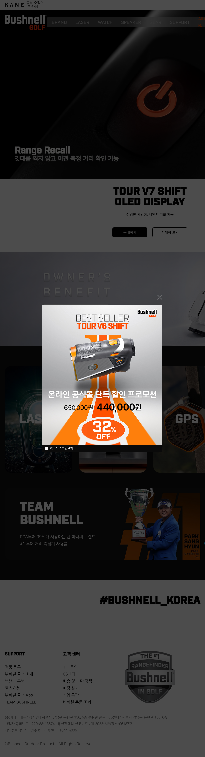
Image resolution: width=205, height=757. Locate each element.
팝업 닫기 (160, 297)
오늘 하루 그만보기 (61, 448)
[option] (102, 375)
